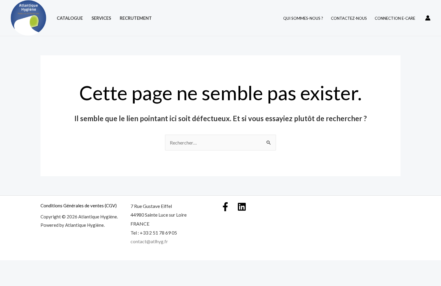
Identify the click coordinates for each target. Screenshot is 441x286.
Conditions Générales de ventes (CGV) (78, 205)
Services (101, 18)
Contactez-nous (349, 18)
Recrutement (136, 18)
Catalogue (70, 18)
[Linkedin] (241, 206)
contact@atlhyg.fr (149, 241)
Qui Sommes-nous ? (303, 18)
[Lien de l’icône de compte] (427, 18)
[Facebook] (225, 206)
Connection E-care (395, 18)
